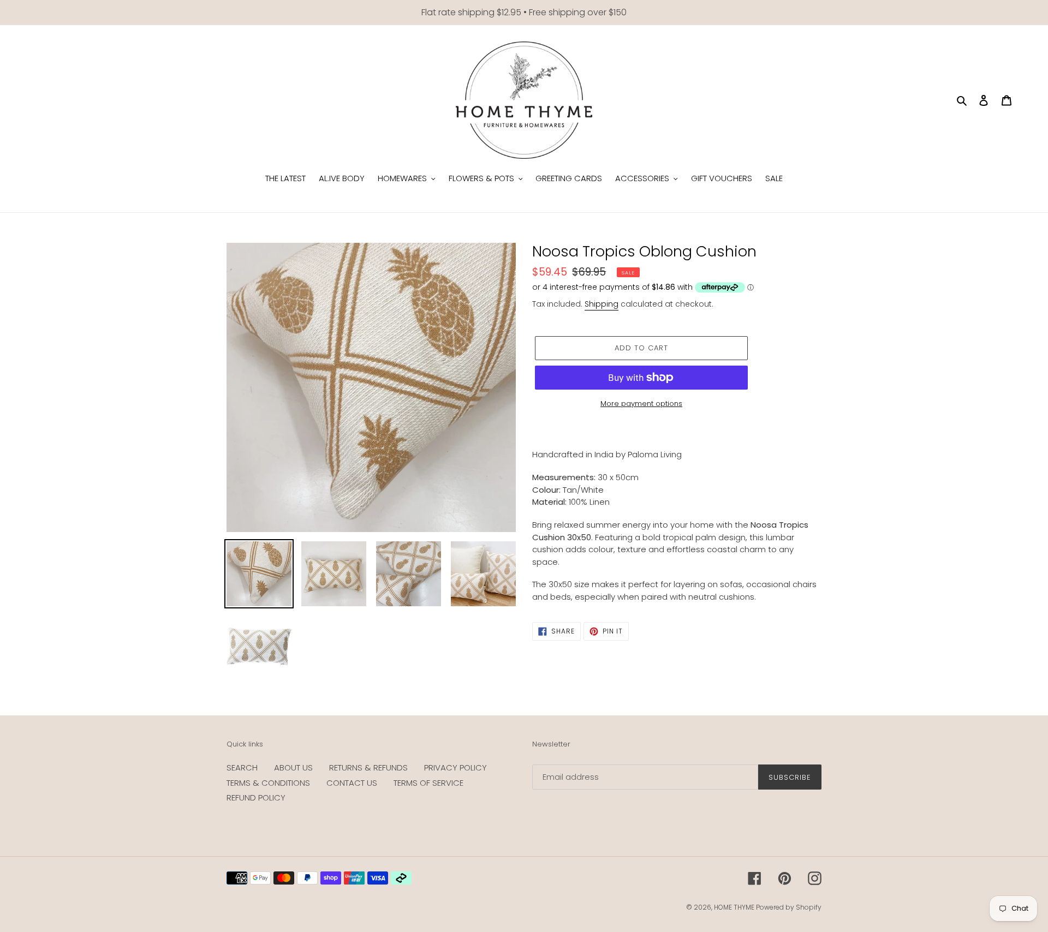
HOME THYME (735, 907)
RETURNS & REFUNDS (368, 767)
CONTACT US (351, 782)
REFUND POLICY (256, 797)
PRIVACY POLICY (455, 767)
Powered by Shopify (788, 907)
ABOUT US (293, 767)
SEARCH (242, 767)
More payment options (641, 403)
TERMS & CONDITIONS (268, 782)
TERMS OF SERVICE (428, 782)
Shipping (601, 303)
